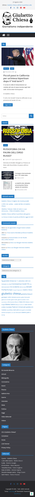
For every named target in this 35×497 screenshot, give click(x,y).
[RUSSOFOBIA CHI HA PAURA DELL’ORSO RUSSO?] (17, 134)
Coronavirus (17, 284)
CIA (7, 284)
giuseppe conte (6, 297)
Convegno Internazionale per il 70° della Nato (23, 174)
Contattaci (4, 436)
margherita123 (18, 159)
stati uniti (16, 310)
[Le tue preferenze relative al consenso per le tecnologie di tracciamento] (32, 494)
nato (26, 304)
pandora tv (29, 307)
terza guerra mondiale (25, 310)
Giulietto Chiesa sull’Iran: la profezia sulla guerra (15, 214)
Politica (3, 409)
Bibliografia (5, 378)
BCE (29, 281)
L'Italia (20, 302)
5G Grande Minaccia (7, 370)
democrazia (23, 287)
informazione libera (12, 302)
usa (14, 312)
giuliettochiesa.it (26, 294)
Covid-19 (25, 284)
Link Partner (5, 444)
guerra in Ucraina (6, 299)
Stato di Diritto (5, 470)
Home (3, 440)
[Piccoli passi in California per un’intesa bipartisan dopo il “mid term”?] (17, 57)
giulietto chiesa (11, 293)
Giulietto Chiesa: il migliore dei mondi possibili (15, 201)
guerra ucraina (21, 299)
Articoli (6, 68)
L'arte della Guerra (7, 461)
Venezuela (18, 312)
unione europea (6, 312)
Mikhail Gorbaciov (19, 304)
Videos (3, 420)
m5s (24, 302)
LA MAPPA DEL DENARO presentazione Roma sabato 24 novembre (22, 185)
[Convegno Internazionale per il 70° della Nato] (7, 175)
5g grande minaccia (8, 281)
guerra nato (14, 299)
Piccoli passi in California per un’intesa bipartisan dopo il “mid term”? (16, 78)
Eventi (5, 145)
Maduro (28, 302)
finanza (3, 389)
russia (3, 310)
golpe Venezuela (25, 297)
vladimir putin (25, 312)
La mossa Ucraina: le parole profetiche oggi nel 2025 (17, 217)
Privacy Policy (5, 447)
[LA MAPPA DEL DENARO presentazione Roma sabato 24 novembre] (7, 186)
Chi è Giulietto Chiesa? (8, 432)
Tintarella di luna (6, 468)
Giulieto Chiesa (27, 290)
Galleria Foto (5, 393)
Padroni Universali (18, 307)
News (12, 68)
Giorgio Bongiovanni (17, 290)
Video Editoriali (6, 417)
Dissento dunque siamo (8, 472)
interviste (4, 401)
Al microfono (5, 465)
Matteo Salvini (10, 304)
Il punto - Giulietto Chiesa (9, 458)
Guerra (3, 397)
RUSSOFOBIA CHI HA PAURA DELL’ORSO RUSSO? (14, 152)
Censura (3, 284)
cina (10, 284)
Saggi (3, 413)
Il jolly (3, 463)
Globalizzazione (16, 297)
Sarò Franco (5, 474)
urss (12, 312)
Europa (9, 290)
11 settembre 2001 (22, 281)
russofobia (9, 310)
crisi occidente (14, 287)
